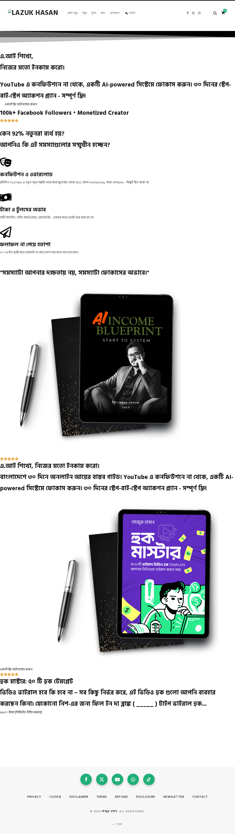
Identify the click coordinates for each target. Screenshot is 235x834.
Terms (101, 796)
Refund (121, 796)
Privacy (34, 796)
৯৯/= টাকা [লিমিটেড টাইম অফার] (21, 712)
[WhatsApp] (133, 779)
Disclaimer (79, 796)
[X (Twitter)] (102, 779)
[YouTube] (117, 779)
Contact (200, 796)
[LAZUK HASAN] (33, 12)
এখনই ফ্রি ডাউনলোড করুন (21, 104)
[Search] (213, 13)
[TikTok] (149, 779)
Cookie (55, 796)
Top (119, 824)
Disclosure (146, 796)
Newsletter (173, 796)
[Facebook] (86, 779)
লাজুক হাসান (109, 811)
